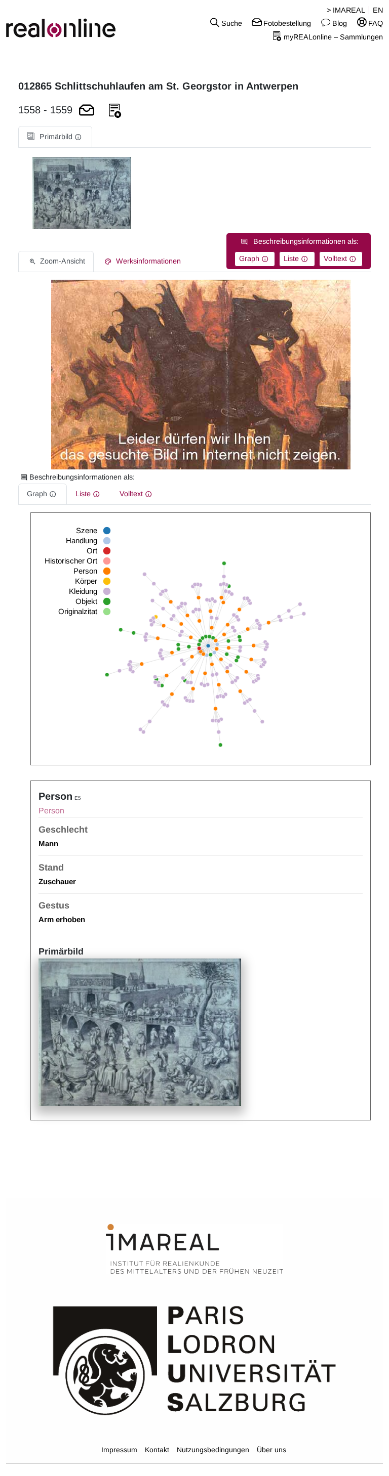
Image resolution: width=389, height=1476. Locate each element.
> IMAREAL (346, 10)
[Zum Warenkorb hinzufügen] (86, 111)
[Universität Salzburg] (194, 1360)
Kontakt (157, 1450)
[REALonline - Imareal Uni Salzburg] (65, 23)
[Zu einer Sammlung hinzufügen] (115, 111)
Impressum (119, 1450)
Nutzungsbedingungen (213, 1450)
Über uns (271, 1450)
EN (378, 10)
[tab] (55, 137)
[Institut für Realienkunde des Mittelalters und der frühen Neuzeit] (194, 1249)
